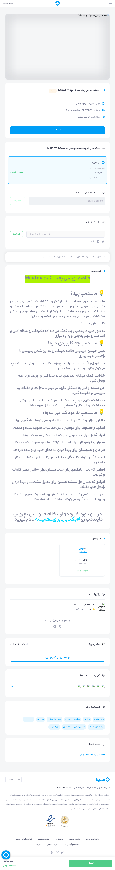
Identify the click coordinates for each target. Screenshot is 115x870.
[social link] (62, 852)
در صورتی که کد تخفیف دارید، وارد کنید (90, 193)
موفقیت (40, 719)
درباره (38, 844)
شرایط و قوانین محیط (24, 839)
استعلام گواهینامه (71, 844)
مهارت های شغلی (54, 719)
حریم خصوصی (52, 844)
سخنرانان (59, 839)
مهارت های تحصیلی (96, 727)
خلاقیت (87, 719)
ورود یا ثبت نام (8, 3)
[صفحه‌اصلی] (57, 3)
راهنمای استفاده (44, 839)
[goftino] (5, 854)
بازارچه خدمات (74, 839)
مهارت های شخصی (72, 719)
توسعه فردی (84, 117)
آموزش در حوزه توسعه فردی (74, 727)
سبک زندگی (28, 719)
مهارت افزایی (54, 727)
